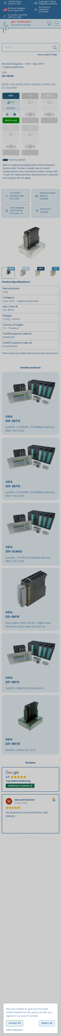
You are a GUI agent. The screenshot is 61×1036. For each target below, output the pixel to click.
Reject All (46, 1023)
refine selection (14, 1029)
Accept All (15, 1023)
